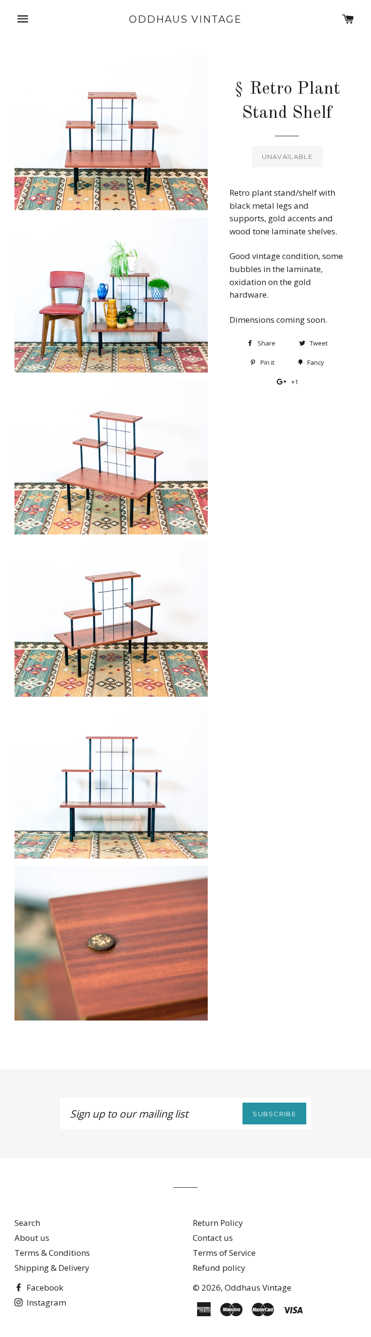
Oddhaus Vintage (185, 19)
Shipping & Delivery (51, 1267)
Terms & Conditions (52, 1252)
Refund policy (219, 1267)
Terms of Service (224, 1252)
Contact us (213, 1237)
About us (31, 1237)
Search (27, 1222)
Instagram (45, 1302)
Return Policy (218, 1222)
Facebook (44, 1287)
